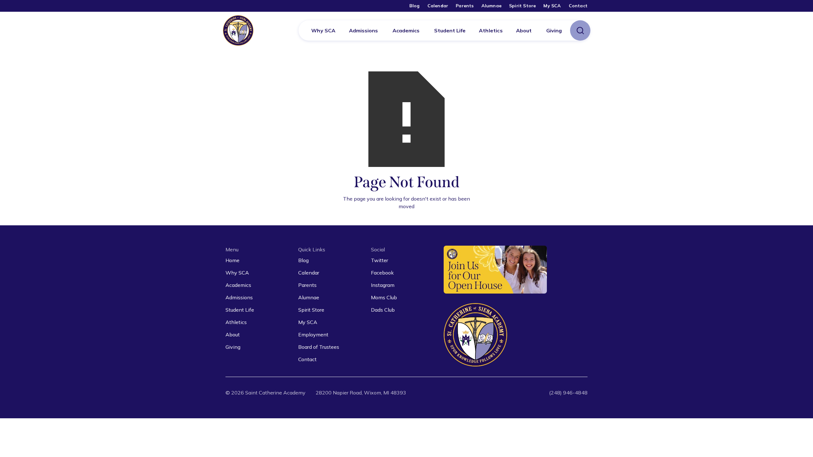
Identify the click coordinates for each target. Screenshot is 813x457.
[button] (363, 30)
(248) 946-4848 (568, 392)
